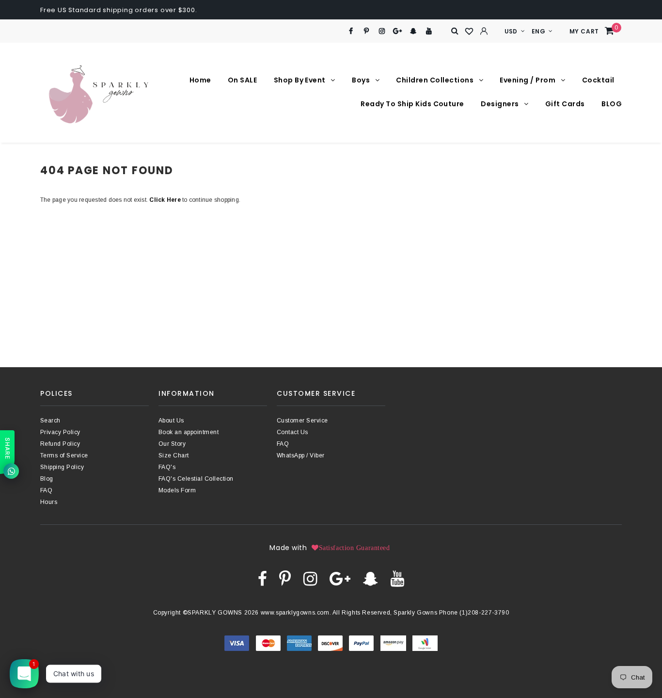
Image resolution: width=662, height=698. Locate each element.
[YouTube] (429, 31)
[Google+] (398, 31)
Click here (165, 199)
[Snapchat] (413, 31)
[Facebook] (351, 31)
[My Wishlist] (469, 31)
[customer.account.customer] (484, 31)
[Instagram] (382, 31)
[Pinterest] (367, 31)
